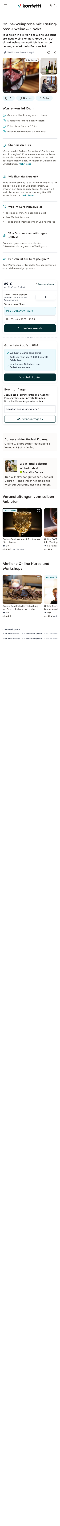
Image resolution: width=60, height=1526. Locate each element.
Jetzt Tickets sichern (16, 294)
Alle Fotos (31, 60)
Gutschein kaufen (30, 377)
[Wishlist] (49, 53)
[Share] (54, 53)
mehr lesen (25, 163)
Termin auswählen (14, 304)
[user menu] (50, 6)
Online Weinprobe (11, 629)
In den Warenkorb (30, 328)
